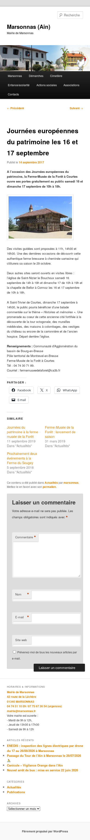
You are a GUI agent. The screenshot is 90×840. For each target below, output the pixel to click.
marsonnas (70, 482)
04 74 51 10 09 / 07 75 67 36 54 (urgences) (34, 706)
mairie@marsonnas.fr (21, 711)
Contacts (13, 94)
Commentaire (25, 537)
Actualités (51, 482)
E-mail (22, 617)
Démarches (36, 76)
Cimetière (56, 76)
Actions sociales (46, 85)
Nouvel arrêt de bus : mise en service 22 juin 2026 (42, 770)
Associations (71, 85)
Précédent (15, 108)
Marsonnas (15, 76)
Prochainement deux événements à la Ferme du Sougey (22, 458)
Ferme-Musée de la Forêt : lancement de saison (60, 432)
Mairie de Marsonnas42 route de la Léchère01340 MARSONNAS (21, 697)
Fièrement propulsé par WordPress (45, 831)
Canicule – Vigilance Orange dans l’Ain (35, 765)
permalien (49, 487)
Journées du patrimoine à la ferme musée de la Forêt (22, 432)
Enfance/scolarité (19, 85)
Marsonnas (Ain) (28, 26)
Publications (16, 792)
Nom (22, 594)
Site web (21, 640)
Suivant (76, 108)
